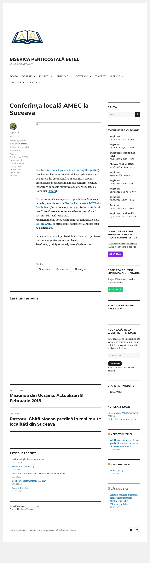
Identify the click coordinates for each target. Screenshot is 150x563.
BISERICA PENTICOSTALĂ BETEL (44, 59)
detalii (52, 190)
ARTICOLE (63, 76)
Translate (30, 509)
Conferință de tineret (21, 488)
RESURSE (15, 82)
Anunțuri (14, 140)
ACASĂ (14, 76)
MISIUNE (115, 76)
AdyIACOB (15, 132)
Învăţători (14, 147)
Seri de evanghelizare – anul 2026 (28, 459)
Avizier (22, 140)
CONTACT (34, 82)
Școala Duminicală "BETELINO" (15, 169)
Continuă (115, 254)
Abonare (114, 363)
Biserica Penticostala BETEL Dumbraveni (19, 157)
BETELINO (82, 76)
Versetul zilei (121, 434)
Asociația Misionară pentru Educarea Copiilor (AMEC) (67, 170)
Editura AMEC (44, 223)
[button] (27, 37)
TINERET (100, 76)
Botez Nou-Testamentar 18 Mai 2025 (29, 481)
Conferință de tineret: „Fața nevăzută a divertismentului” (38, 474)
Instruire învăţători (18, 144)
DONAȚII (44, 76)
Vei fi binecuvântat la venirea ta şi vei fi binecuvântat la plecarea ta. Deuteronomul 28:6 (124, 443)
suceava (13, 175)
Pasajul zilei (120, 464)
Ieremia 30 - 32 (117, 470)
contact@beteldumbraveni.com (122, 419)
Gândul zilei (120, 488)
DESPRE (27, 76)
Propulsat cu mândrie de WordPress (59, 530)
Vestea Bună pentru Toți (23, 466)
